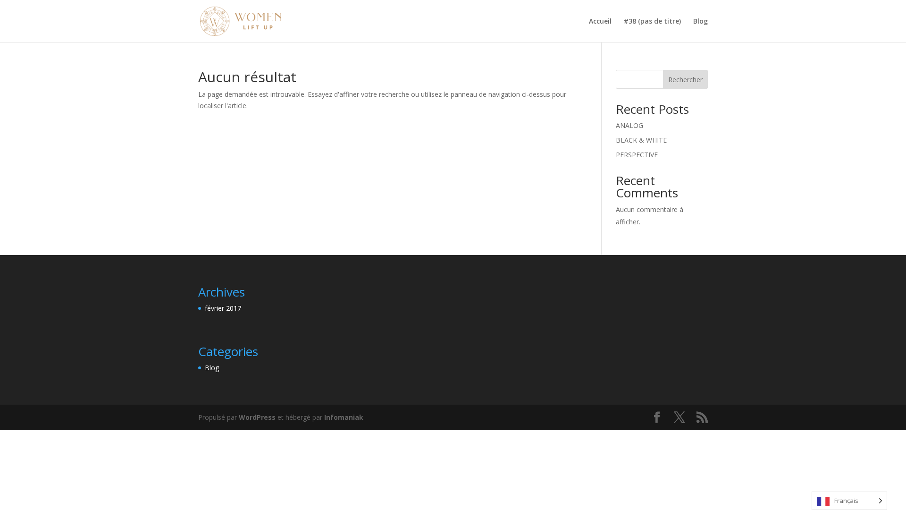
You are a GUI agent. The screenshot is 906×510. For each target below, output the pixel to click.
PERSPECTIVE (637, 154)
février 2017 (223, 308)
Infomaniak (343, 417)
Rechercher (685, 79)
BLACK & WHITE (641, 140)
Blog (700, 22)
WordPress (257, 417)
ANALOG (629, 125)
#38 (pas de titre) (652, 22)
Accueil (600, 22)
